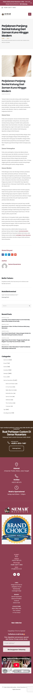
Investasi (6, 370)
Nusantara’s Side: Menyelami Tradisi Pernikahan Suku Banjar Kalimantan (16, 347)
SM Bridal (8, 399)
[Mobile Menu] (29, 14)
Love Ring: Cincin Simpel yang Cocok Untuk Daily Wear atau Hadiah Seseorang (16, 320)
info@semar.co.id (16, 569)
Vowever (8, 406)
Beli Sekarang (23, 4)
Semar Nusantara (6, 94)
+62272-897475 (16, 560)
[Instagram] (14, 574)
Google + (12, 254)
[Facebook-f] (18, 574)
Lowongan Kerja (16, 591)
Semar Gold (9, 396)
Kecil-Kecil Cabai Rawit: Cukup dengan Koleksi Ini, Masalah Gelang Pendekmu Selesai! (16, 334)
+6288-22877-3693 (16, 565)
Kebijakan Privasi (16, 587)
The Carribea (9, 403)
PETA (16, 556)
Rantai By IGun (9, 393)
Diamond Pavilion (10, 383)
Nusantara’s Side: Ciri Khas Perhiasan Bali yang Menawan (15, 327)
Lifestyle (6, 373)
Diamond (6, 360)
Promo (5, 377)
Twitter (6, 254)
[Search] (29, 306)
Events (5, 366)
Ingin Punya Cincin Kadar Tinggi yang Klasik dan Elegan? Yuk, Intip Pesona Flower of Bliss (16, 341)
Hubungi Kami (5, 297)
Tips (5, 409)
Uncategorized (7, 413)
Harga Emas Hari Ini (16, 585)
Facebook (3, 254)
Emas (5, 363)
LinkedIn (9, 254)
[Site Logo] (6, 14)
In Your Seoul (9, 387)
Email (15, 254)
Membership (16, 589)
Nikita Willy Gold (10, 390)
